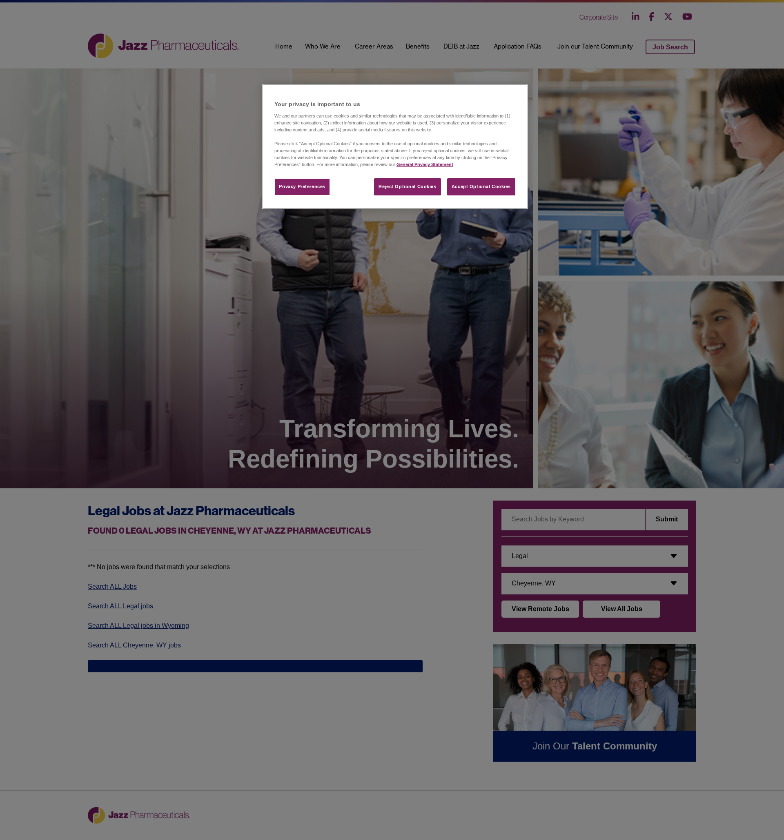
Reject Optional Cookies (407, 186)
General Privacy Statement (424, 164)
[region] (395, 146)
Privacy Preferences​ (302, 186)
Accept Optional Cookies (481, 186)
